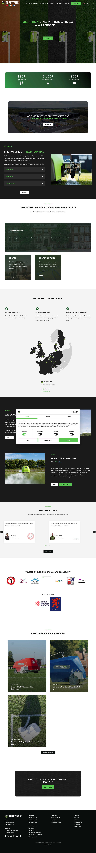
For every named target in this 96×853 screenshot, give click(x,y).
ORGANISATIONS (55, 817)
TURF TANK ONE (32, 822)
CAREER (76, 820)
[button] (45, 545)
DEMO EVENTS (78, 822)
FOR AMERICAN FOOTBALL (35, 834)
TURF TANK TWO (32, 817)
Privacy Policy (48, 844)
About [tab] (69, 416)
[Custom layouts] (48, 267)
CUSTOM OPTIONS (56, 822)
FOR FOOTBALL (32, 826)
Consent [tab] (27, 416)
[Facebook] (5, 836)
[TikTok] (20, 836)
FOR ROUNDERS (32, 837)
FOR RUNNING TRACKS (34, 832)
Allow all (68, 440)
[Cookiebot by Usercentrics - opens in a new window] (72, 412)
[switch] (40, 434)
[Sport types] (18, 267)
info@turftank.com (45, 389)
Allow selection (48, 440)
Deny (28, 440)
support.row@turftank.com (11, 830)
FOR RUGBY (31, 828)
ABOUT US (76, 817)
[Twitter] (8, 836)
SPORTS (53, 820)
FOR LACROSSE (32, 830)
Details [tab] (48, 416)
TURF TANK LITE (32, 820)
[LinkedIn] (14, 836)
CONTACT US (77, 826)
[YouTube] (17, 836)
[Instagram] (11, 836)
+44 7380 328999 (45, 391)
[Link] (10, 2)
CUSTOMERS (77, 824)
